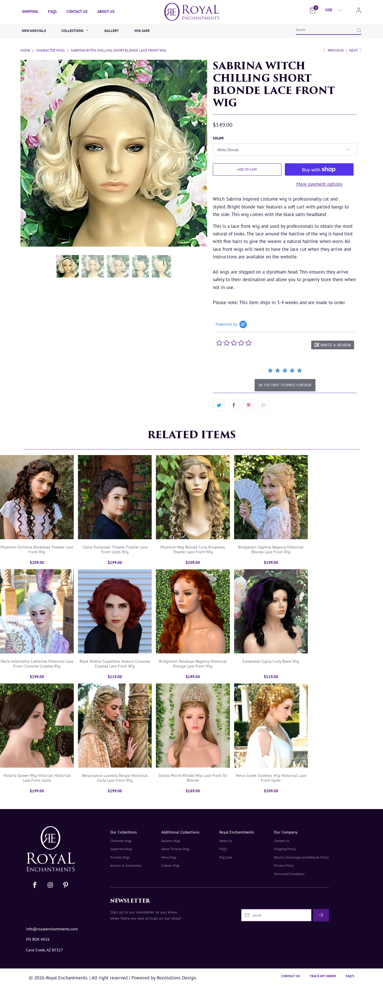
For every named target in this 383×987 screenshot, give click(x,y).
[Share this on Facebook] (234, 405)
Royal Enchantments (236, 832)
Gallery (111, 30)
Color (218, 138)
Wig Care (142, 30)
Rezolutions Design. (176, 978)
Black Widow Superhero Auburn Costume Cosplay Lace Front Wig (115, 611)
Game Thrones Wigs (175, 849)
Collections (72, 30)
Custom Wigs (170, 865)
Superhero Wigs (121, 849)
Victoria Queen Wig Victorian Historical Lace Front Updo (37, 725)
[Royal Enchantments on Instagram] (51, 885)
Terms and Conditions (289, 874)
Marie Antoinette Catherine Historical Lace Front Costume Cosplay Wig (37, 611)
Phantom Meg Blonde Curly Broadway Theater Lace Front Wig (193, 497)
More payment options (319, 184)
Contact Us (76, 11)
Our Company (285, 832)
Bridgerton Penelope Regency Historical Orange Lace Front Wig (193, 611)
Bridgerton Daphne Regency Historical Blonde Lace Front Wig (271, 497)
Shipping (30, 11)
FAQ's (223, 849)
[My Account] (358, 11)
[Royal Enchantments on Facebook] (35, 885)
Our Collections (123, 832)
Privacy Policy (284, 865)
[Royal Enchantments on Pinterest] (65, 885)
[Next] (204, 122)
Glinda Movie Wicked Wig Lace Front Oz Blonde (193, 725)
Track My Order (323, 976)
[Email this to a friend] (263, 405)
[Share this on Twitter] (219, 405)
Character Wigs (120, 841)
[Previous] (21, 122)
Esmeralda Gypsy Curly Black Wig (271, 611)
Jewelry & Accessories (125, 865)
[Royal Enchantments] (191, 12)
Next (353, 50)
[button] (332, 345)
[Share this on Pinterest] (249, 405)
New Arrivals (34, 30)
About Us (105, 11)
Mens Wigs (168, 857)
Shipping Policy (285, 849)
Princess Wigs (120, 857)
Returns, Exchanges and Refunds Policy (301, 857)
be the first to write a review (285, 385)
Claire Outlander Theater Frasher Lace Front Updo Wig (115, 497)
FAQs (52, 11)
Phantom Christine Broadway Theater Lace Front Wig (37, 497)
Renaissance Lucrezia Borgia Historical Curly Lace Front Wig (115, 725)
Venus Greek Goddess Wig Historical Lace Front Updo (271, 725)
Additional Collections (180, 832)
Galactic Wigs (170, 841)
